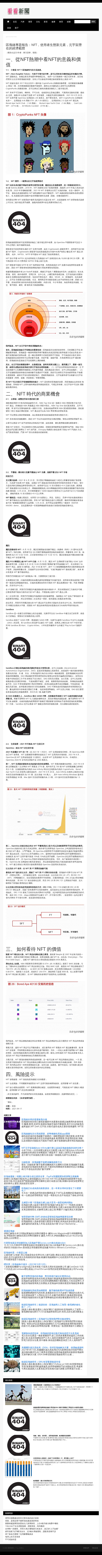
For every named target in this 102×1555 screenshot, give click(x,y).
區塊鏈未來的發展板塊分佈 (34, 1119)
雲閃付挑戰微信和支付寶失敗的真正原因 (22, 1518)
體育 (30, 21)
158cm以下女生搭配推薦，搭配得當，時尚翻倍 (24, 1526)
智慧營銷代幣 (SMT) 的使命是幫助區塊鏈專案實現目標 (47, 1216)
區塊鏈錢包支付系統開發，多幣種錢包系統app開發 (46, 1133)
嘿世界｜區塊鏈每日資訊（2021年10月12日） (25, 1264)
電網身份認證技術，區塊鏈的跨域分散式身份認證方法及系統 (50, 1333)
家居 (46, 21)
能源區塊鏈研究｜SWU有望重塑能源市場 (41, 1361)
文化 (38, 21)
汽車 (22, 21)
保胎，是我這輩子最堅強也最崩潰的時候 (22, 1520)
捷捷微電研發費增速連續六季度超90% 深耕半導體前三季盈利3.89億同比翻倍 (58, 1407)
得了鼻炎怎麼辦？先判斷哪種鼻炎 (19, 1534)
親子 (17, 28)
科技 (14, 1106)
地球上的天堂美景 (12, 1536)
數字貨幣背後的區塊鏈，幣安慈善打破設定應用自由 (46, 1276)
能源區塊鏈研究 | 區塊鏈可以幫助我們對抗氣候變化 (46, 1318)
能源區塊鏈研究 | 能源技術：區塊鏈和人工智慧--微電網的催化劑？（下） (51, 1305)
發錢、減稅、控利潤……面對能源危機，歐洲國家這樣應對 (52, 1436)
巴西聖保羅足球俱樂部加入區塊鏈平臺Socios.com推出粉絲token (35, 1242)
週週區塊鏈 (9, 1231)
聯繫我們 (86, 1548)
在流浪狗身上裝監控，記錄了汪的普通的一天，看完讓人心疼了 (53, 1458)
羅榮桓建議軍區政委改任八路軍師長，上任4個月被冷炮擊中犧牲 (31, 1523)
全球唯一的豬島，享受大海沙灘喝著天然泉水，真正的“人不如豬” (32, 1528)
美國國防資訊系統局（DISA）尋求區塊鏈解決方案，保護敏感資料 (53, 1347)
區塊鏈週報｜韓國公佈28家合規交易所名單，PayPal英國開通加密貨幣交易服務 (41, 1176)
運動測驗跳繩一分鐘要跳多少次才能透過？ (47, 1385)
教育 (61, 21)
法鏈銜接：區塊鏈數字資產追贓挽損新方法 (42, 1162)
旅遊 (9, 28)
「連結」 (9, 1102)
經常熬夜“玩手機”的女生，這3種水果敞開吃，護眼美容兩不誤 (30, 1531)
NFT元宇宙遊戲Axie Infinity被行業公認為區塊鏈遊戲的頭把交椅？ (53, 1147)
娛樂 (69, 21)
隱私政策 (95, 1548)
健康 (53, 21)
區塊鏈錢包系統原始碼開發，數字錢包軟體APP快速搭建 (48, 1290)
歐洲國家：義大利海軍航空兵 (42, 1481)
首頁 (15, 21)
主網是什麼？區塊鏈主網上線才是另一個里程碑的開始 (47, 1202)
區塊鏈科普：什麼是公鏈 (15, 1252)
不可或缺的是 (10, 1539)
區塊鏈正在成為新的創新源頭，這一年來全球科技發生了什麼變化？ (51, 1189)
